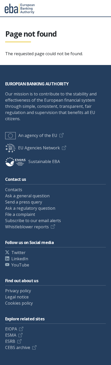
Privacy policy (18, 291)
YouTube (20, 265)
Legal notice (17, 297)
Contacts (13, 189)
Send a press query (23, 202)
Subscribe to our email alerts (33, 220)
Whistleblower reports (27, 227)
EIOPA (11, 329)
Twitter (18, 252)
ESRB (10, 341)
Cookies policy (19, 303)
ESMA (10, 335)
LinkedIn (19, 259)
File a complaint (20, 214)
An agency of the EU (37, 135)
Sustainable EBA (44, 161)
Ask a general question (27, 196)
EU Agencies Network (39, 148)
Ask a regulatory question (30, 208)
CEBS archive (17, 347)
